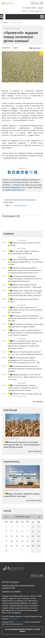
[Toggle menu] (42, 16)
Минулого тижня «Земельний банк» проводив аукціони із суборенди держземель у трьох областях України (25, 332)
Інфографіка (12, 462)
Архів (7, 511)
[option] (22, 66)
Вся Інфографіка (33, 501)
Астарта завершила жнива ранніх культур (23, 300)
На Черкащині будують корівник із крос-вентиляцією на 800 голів (23, 252)
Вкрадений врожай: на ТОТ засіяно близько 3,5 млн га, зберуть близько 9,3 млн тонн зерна (25, 377)
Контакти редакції (10, 582)
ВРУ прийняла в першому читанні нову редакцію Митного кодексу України (25, 325)
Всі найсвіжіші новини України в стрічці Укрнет (22, 630)
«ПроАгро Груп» (21, 96)
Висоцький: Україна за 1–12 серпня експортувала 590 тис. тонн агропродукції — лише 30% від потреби (22, 444)
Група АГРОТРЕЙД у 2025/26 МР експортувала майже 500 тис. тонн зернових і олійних (25, 262)
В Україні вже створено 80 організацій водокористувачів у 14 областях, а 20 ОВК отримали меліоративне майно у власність (25, 293)
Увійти (24, 11)
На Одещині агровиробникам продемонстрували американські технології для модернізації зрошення (25, 278)
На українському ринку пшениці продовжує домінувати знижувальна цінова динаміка (25, 368)
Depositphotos (14, 619)
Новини (6, 48)
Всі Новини (38, 402)
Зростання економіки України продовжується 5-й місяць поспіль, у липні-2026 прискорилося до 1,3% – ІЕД (23, 360)
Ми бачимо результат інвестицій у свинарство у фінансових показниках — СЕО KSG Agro (25, 318)
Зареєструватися (36, 11)
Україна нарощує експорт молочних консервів (24, 244)
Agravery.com (18, 622)
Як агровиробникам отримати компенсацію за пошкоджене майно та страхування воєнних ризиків (23, 387)
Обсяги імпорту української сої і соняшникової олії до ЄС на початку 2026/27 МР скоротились (25, 309)
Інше (15, 48)
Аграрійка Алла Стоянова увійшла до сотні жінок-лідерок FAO (25, 395)
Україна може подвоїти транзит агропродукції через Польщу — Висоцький (24, 286)
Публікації (10, 410)
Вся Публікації (34, 451)
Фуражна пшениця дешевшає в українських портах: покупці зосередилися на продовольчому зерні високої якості (24, 270)
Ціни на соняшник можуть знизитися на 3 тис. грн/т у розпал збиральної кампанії (25, 353)
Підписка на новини (11, 592)
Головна (5, 22)
